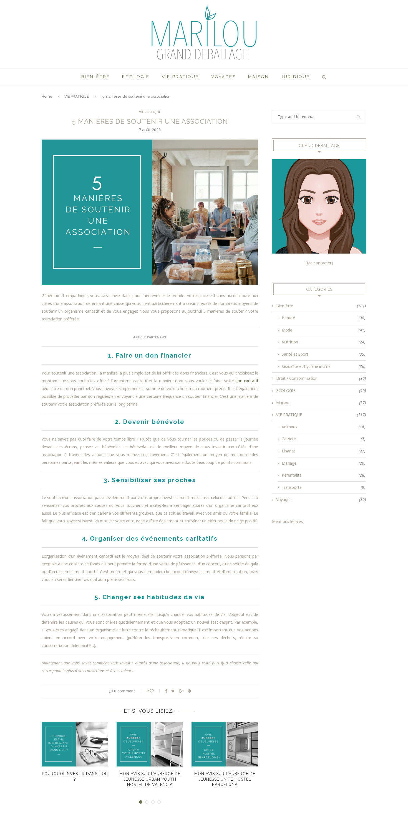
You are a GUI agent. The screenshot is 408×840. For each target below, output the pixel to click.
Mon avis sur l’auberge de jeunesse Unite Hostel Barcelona (224, 779)
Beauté (323, 317)
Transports (323, 487)
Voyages (223, 76)
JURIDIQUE (295, 76)
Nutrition (323, 342)
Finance (323, 451)
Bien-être (95, 76)
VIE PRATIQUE (180, 76)
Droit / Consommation (321, 378)
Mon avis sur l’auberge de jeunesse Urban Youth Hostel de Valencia (149, 779)
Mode (323, 330)
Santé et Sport (323, 354)
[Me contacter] (319, 262)
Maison (258, 76)
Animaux (323, 426)
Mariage (323, 463)
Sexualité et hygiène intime (323, 366)
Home (47, 96)
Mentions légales (287, 521)
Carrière (323, 438)
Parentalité (323, 475)
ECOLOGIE (136, 76)
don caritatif (246, 380)
